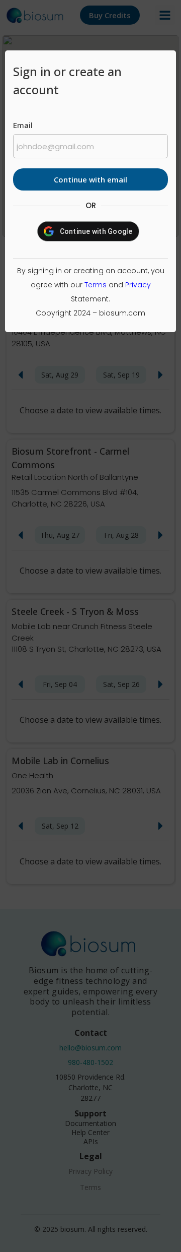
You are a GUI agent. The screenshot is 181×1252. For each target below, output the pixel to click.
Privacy (138, 285)
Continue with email (90, 179)
